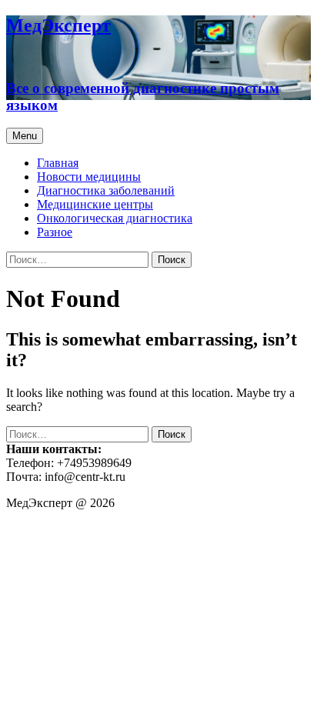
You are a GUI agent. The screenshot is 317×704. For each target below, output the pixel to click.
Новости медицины (89, 176)
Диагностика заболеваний (106, 190)
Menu (24, 136)
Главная (57, 162)
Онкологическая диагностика (114, 218)
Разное (54, 232)
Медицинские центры (95, 204)
